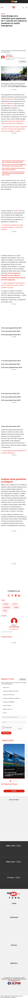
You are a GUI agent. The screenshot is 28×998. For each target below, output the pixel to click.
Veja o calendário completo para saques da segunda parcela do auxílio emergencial (13, 169)
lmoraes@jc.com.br (14, 629)
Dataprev (16, 210)
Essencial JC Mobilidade (8, 702)
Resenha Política (7, 705)
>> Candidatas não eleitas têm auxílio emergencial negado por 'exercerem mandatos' (12, 227)
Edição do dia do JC (7, 709)
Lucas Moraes (9, 56)
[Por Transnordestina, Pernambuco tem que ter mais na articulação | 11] (14, 761)
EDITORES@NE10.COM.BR (14, 980)
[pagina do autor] (14, 621)
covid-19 (14, 604)
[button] (10, 781)
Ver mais (14, 791)
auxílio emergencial (6, 99)
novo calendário (8, 103)
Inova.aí (5, 712)
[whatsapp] (9, 595)
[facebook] (12, 595)
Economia (5, 604)
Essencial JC (6, 687)
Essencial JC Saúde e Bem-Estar (11, 691)
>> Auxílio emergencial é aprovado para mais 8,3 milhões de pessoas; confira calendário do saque (13, 285)
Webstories (7, 740)
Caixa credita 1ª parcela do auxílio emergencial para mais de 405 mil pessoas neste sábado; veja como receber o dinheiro (13, 173)
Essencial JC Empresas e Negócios (11, 698)
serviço (5, 610)
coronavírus (6, 607)
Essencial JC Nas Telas (8, 694)
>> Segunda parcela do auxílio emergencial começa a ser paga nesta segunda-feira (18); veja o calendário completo (14, 129)
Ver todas (22, 679)
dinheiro (16, 607)
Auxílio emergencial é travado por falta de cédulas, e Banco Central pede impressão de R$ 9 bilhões (13, 161)
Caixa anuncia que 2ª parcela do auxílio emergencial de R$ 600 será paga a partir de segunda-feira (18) (14, 165)
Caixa (11, 106)
